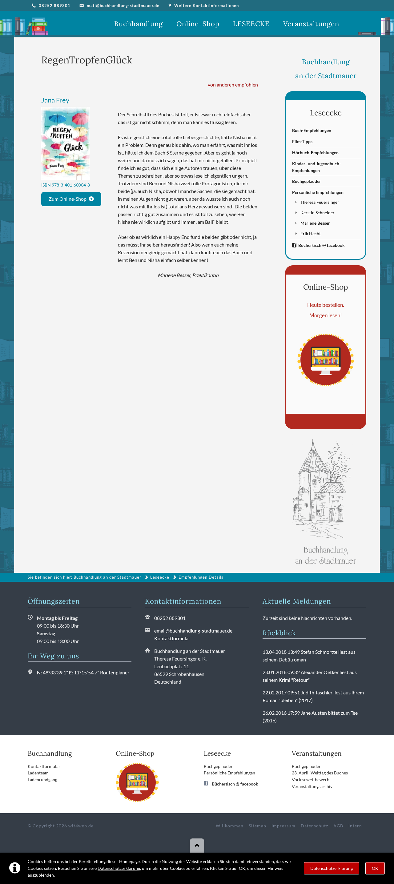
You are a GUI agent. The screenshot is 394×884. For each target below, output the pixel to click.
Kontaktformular (172, 638)
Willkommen (229, 825)
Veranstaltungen (317, 753)
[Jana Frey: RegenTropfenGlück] (65, 143)
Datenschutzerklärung (119, 868)
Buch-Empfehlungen (311, 130)
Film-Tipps (302, 141)
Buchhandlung (50, 753)
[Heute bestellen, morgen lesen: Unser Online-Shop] (325, 360)
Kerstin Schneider (317, 212)
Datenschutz (314, 825)
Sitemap (257, 825)
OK (375, 868)
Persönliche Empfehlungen (318, 192)
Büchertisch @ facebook (321, 245)
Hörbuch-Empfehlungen (315, 152)
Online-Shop (325, 287)
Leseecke (326, 113)
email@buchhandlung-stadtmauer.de (193, 630)
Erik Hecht (310, 233)
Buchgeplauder (306, 181)
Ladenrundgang (42, 779)
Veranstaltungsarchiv (312, 786)
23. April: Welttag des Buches (320, 772)
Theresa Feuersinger (319, 202)
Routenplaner (114, 672)
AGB (338, 825)
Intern (355, 825)
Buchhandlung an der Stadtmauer (107, 577)
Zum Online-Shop (67, 199)
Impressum (283, 825)
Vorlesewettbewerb (310, 779)
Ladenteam (38, 772)
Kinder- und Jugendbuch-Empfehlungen (316, 167)
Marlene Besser (315, 223)
